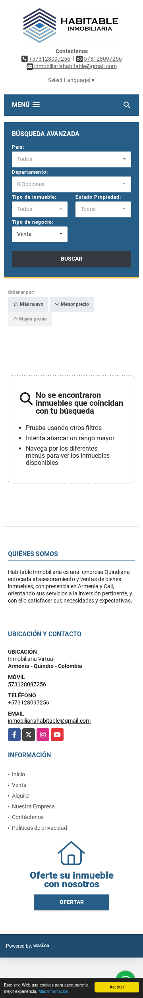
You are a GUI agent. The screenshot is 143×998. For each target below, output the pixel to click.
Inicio (18, 774)
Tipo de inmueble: (34, 197)
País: (18, 147)
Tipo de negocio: (33, 222)
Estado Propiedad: (98, 197)
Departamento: (30, 172)
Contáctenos (28, 817)
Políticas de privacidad (39, 828)
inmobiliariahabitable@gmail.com (49, 721)
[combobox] (71, 159)
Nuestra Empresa (33, 806)
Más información (53, 991)
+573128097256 (49, 59)
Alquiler (21, 796)
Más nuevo (31, 304)
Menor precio (74, 304)
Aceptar (117, 987)
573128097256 (103, 59)
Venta (19, 785)
